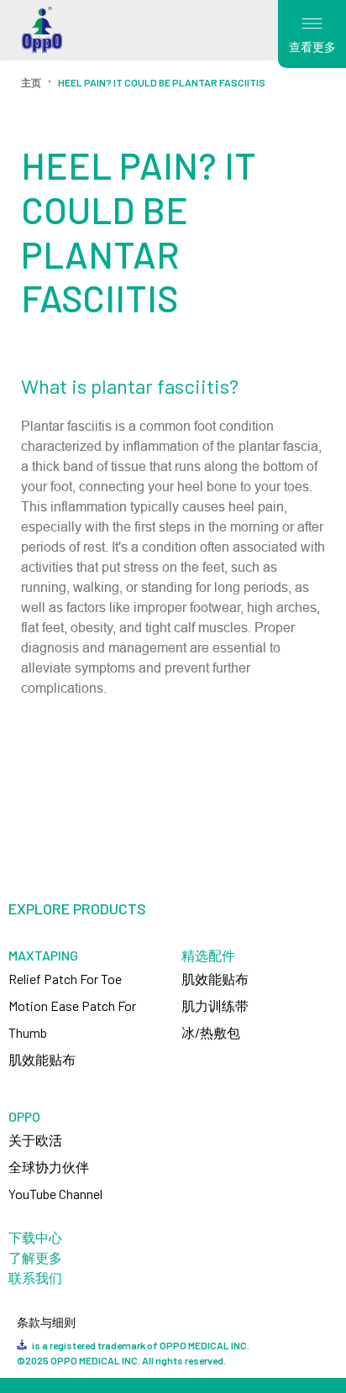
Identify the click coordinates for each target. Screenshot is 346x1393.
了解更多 (35, 1257)
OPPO (24, 1116)
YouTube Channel (55, 1194)
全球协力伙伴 (48, 1167)
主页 (31, 82)
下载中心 (35, 1237)
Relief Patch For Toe (65, 979)
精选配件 (208, 955)
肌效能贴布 (42, 1059)
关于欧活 (35, 1140)
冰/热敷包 (210, 1032)
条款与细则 (46, 1322)
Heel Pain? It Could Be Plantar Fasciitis (161, 82)
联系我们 (35, 1278)
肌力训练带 (215, 1005)
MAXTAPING (43, 955)
